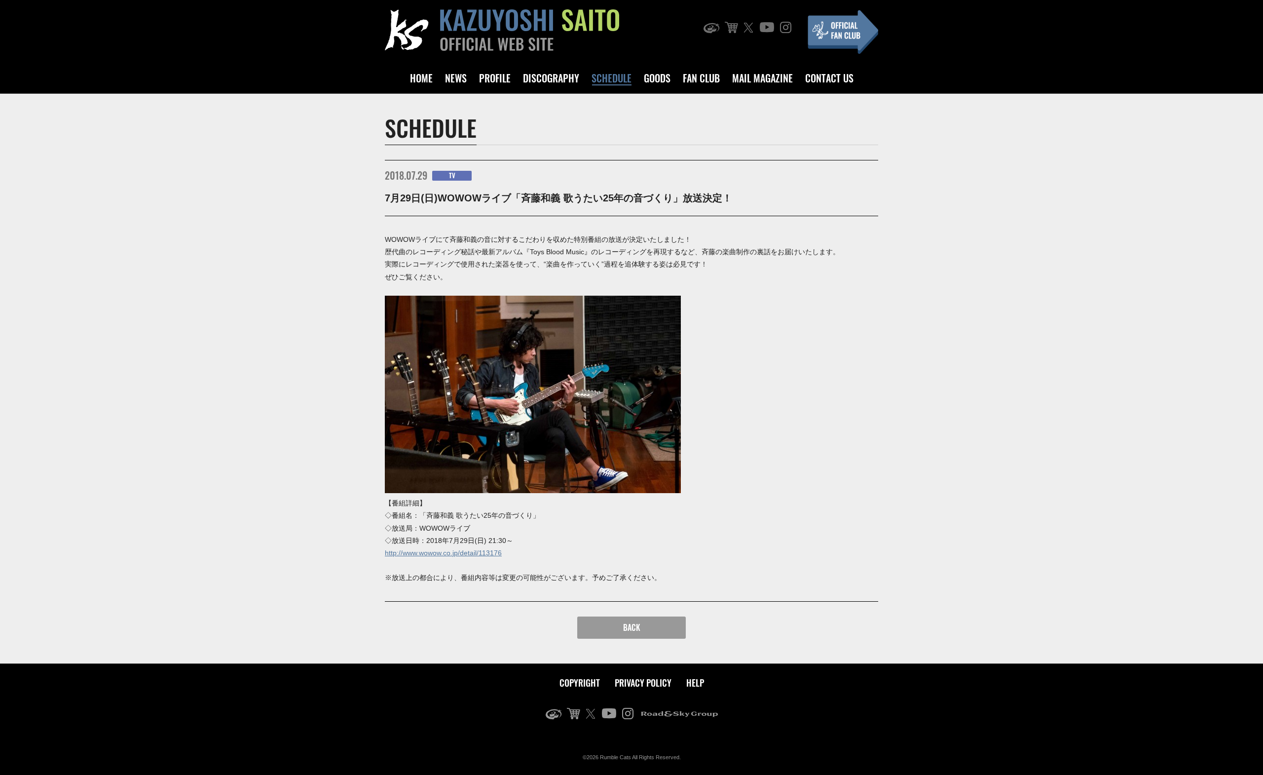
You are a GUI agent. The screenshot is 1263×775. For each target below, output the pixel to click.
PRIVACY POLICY (643, 682)
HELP (695, 682)
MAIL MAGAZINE (762, 78)
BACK (631, 627)
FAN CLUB (701, 78)
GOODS (657, 78)
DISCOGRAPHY (551, 78)
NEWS (456, 78)
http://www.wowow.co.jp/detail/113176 (443, 553)
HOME (421, 78)
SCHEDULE (612, 78)
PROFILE (495, 78)
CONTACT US (829, 78)
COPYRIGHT (579, 682)
